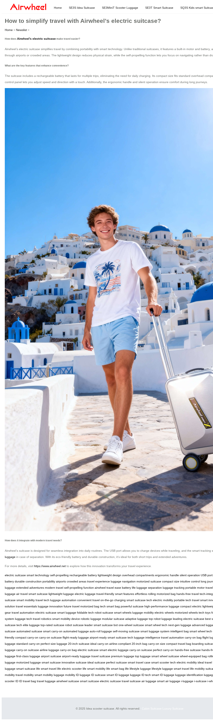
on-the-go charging (113, 600)
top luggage (143, 656)
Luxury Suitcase (172, 708)
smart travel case (139, 662)
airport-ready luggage (76, 656)
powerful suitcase (132, 606)
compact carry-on (26, 637)
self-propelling (59, 575)
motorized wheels (186, 612)
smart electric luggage (114, 650)
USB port (207, 575)
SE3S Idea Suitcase (82, 7)
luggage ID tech (140, 675)
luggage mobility (143, 612)
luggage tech (23, 618)
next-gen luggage (179, 625)
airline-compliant (120, 643)
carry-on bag (193, 637)
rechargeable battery (83, 575)
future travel (71, 606)
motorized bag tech (93, 606)
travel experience (98, 581)
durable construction (28, 581)
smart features (124, 594)
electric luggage (85, 594)
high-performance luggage (161, 606)
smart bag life (120, 668)
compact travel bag (178, 643)
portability (48, 581)
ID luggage (83, 675)
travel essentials (26, 606)
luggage (10, 557)
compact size (170, 581)
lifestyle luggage (140, 668)
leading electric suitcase (188, 618)
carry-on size (156, 643)
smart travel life (51, 668)
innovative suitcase (74, 662)
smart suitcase (38, 594)
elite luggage (31, 625)
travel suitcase (100, 656)
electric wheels (164, 612)
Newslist (21, 30)
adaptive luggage (136, 618)
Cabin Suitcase (152, 708)
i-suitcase (200, 681)
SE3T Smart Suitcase (159, 7)
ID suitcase (98, 675)
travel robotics (42, 618)
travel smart (200, 600)
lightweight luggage (61, 594)
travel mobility (25, 675)
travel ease (113, 587)
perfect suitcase (116, 662)
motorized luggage (28, 662)
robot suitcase (104, 612)
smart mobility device (66, 618)
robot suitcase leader (79, 625)
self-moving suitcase (126, 631)
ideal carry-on (99, 643)
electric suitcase (15, 575)
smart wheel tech (156, 625)
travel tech (42, 600)
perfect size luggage (54, 643)
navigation (129, 581)
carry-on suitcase (50, 637)
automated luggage (76, 631)
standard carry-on (28, 643)
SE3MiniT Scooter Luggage (120, 7)
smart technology (38, 575)
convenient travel (88, 600)
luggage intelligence (147, 637)
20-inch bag (139, 643)
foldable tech (85, 612)
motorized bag (166, 594)
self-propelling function (79, 587)
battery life (129, 587)
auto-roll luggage (101, 631)
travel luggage (46, 681)
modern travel (54, 587)
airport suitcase (51, 656)
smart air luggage (168, 681)
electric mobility (163, 600)
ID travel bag (27, 681)
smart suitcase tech (139, 600)
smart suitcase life (28, 668)
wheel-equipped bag (193, 656)
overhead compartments (138, 575)
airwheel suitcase (67, 681)
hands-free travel (187, 594)
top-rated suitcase (52, 625)
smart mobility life (98, 668)
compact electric (191, 606)
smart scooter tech (163, 662)
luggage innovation (50, 606)
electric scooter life (74, 668)
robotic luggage (91, 618)
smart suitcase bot (106, 625)
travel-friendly (105, 594)
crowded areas (76, 581)
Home (58, 7)
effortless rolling (145, 594)
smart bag (113, 606)
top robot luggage (160, 618)
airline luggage (49, 650)
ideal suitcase (96, 662)
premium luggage (122, 656)
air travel (22, 594)
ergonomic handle (167, 575)
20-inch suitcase (78, 643)
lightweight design (109, 575)
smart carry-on (52, 631)
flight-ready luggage (76, 637)
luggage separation (149, 587)
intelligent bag (179, 631)
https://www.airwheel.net (50, 566)
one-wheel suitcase (131, 625)
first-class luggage (28, 656)
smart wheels (122, 612)
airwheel (100, 587)
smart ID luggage (117, 675)
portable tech (182, 600)
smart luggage (66, 612)
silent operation (190, 575)
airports (61, 581)
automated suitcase (29, 631)
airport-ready (98, 637)
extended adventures (30, 587)
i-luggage (187, 681)
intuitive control (190, 581)
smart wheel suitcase (165, 656)
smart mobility (25, 600)
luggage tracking (174, 587)
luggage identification (189, 675)
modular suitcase (113, 618)
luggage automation (63, 600)
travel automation (23, 612)
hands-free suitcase (188, 650)
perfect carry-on (163, 650)
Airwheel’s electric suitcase (36, 38)
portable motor (195, 587)
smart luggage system (155, 631)
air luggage (148, 681)
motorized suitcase (148, 581)
